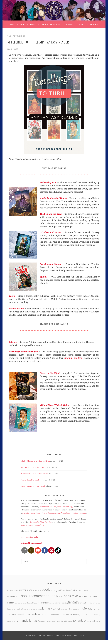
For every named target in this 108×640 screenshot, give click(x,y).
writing (61, 621)
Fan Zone (69, 24)
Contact (94, 24)
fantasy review (26, 609)
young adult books (93, 621)
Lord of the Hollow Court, (31, 513)
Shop (22, 24)
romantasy (11, 621)
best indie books (36, 590)
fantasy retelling (16, 609)
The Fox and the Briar (51, 213)
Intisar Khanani (45, 615)
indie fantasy (32, 614)
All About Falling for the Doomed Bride (35, 461)
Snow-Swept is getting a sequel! (33, 486)
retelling (96, 615)
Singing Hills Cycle (74, 357)
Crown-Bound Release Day (31, 480)
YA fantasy (80, 620)
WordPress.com (76, 636)
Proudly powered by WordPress (38, 636)
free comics (64, 609)
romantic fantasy (27, 620)
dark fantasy (43, 603)
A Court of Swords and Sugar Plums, (53, 513)
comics (16, 603)
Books (33, 24)
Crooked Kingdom (32, 603)
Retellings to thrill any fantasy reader (38, 42)
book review (72, 596)
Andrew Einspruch (13, 590)
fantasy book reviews (87, 603)
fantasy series (51, 608)
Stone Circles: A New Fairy (39, 522)
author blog (25, 589)
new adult (62, 615)
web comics (54, 621)
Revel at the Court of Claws (76, 513)
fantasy (73, 602)
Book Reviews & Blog (50, 24)
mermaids (54, 614)
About (82, 24)
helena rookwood (73, 609)
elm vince (51, 603)
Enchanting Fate (48, 182)
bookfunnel (61, 590)
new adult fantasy (73, 614)
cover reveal (22, 603)
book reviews (88, 596)
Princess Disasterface (86, 615)
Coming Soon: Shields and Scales (33, 467)
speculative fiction (45, 621)
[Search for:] (54, 561)
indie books (17, 614)
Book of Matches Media (74, 590)
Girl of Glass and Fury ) (65, 506)
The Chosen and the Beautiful (23, 351)
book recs (60, 596)
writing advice (68, 621)
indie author (88, 608)
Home (12, 24)
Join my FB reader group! (31, 543)
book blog (50, 589)
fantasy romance (36, 609)
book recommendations (39, 595)
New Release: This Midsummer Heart (34, 473)
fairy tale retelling (61, 603)
